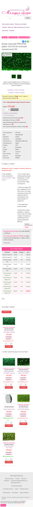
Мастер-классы (24, 488)
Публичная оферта (15, 482)
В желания (8, 336)
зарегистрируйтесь (7, 178)
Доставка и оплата (8, 488)
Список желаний (24, 492)
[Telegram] (26, 41)
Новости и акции (9, 478)
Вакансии (6, 480)
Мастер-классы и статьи (22, 27)
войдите (4, 180)
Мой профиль (6, 492)
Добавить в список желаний (16, 90)
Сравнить (28, 226)
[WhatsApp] (28, 41)
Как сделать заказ (8, 24)
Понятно (3, 505)
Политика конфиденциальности (19, 480)
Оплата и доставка (20, 24)
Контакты (5, 30)
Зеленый (17, 151)
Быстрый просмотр (9, 328)
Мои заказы (15, 492)
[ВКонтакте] (23, 41)
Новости (10, 27)
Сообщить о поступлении (10, 113)
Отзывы (11, 30)
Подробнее (6, 242)
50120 (17, 153)
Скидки (4, 27)
